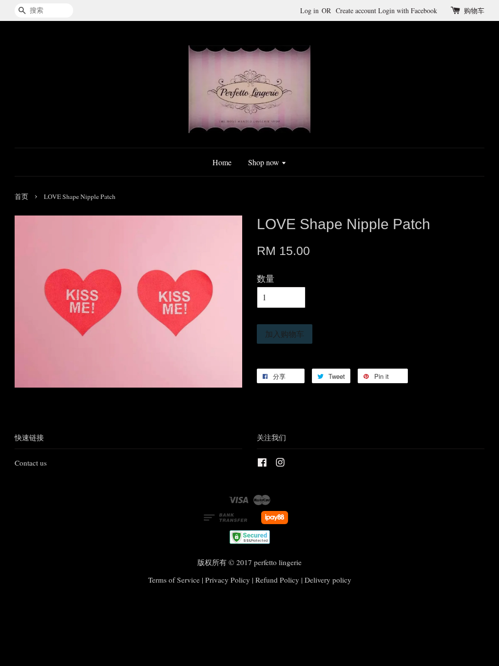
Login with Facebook (407, 10)
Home (221, 162)
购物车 (474, 10)
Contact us (31, 463)
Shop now (264, 162)
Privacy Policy (227, 580)
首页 (21, 196)
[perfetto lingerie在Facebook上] (262, 464)
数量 (265, 278)
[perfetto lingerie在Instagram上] (280, 464)
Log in (309, 10)
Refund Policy (277, 580)
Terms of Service (174, 580)
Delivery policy (328, 580)
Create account (356, 10)
